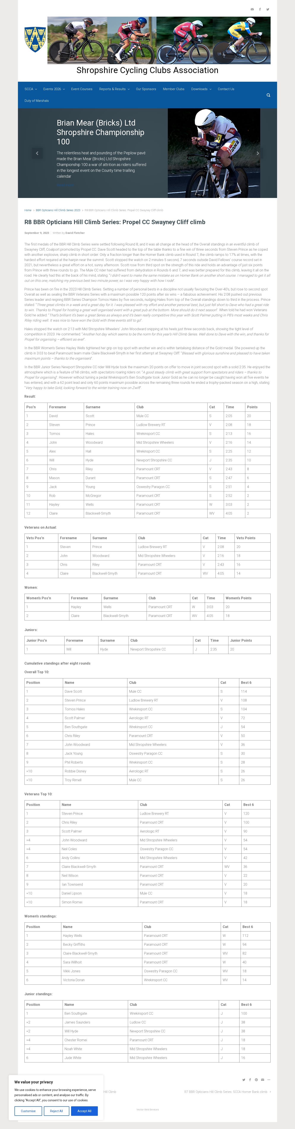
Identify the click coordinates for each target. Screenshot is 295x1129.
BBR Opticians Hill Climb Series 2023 (58, 210)
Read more (65, 185)
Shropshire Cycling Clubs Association (147, 70)
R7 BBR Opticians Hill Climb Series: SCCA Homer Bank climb (225, 1092)
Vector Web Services (147, 1109)
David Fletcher (75, 232)
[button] (37, 153)
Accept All (84, 1111)
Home (27, 210)
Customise (28, 1111)
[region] (56, 1097)
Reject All (56, 1111)
